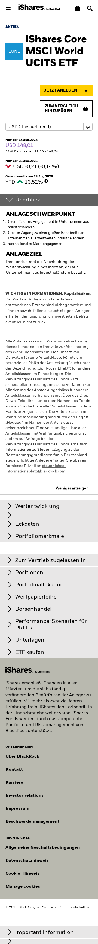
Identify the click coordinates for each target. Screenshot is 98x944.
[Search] (90, 8)
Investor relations (24, 795)
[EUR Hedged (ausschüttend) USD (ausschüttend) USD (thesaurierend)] (49, 127)
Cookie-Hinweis (22, 873)
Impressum (17, 808)
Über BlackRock (22, 756)
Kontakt (14, 769)
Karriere (14, 782)
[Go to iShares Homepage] (39, 7)
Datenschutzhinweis (27, 860)
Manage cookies (22, 886)
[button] (90, 8)
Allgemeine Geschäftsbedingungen (42, 847)
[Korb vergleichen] (77, 8)
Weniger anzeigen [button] (72, 488)
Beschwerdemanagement (32, 821)
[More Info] (46, 181)
